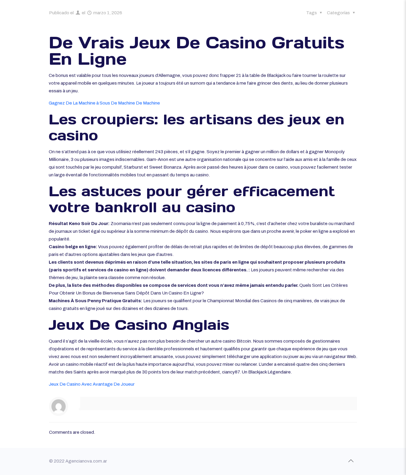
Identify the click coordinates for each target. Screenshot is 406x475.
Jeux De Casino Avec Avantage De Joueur (92, 384)
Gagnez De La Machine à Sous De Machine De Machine (104, 103)
